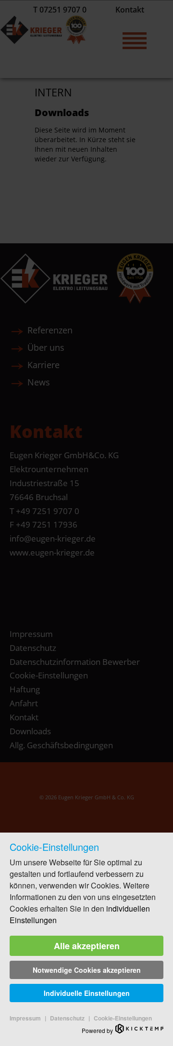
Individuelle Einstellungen (87, 993)
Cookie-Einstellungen (123, 1018)
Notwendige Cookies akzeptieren (87, 970)
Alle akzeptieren (87, 946)
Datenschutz (67, 1018)
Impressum (25, 1018)
